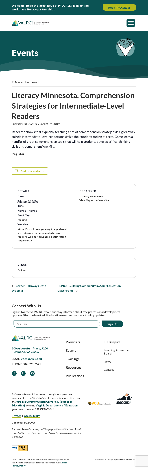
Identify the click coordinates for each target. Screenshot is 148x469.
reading (22, 219)
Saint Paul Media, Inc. (126, 459)
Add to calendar (30, 170)
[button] (131, 22)
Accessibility (32, 415)
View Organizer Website (94, 200)
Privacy (16, 415)
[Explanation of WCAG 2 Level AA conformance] (20, 447)
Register (18, 154)
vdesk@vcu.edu (31, 358)
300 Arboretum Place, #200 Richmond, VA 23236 (30, 350)
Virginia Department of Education (57, 405)
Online (21, 270)
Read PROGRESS (119, 7)
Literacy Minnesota (91, 196)
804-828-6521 (32, 364)
